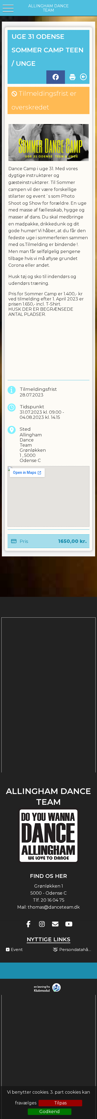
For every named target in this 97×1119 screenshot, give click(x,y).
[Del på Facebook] (55, 77)
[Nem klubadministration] (48, 991)
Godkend (49, 1111)
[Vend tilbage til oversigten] (83, 77)
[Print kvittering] (72, 76)
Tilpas (60, 1103)
